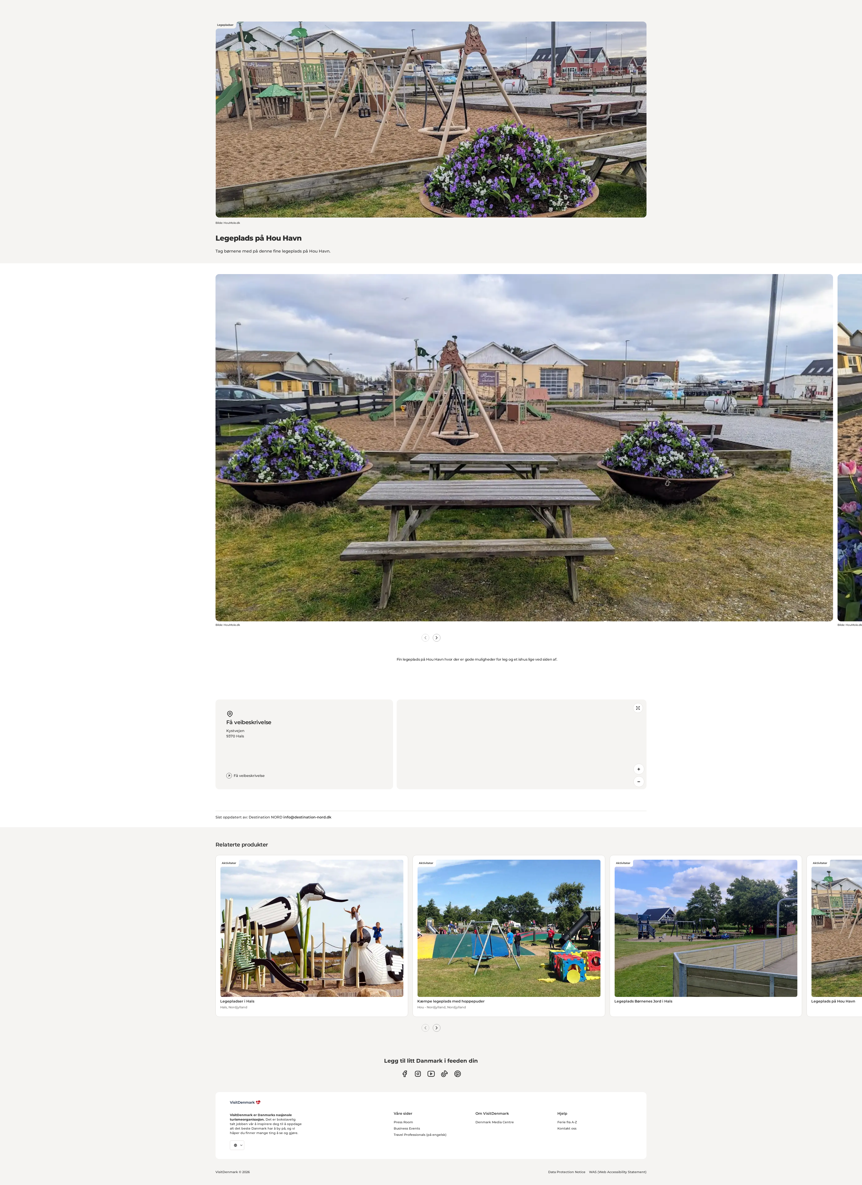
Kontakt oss (566, 1128)
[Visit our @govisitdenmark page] (444, 1074)
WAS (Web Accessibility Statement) (617, 1172)
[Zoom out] (638, 781)
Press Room (403, 1122)
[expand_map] (638, 708)
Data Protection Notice (566, 1172)
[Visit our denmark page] (405, 1074)
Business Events (407, 1128)
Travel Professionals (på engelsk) (420, 1135)
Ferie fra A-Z (567, 1122)
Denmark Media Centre (494, 1122)
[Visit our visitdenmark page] (431, 1074)
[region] (521, 744)
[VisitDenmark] (245, 1102)
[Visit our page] (418, 1074)
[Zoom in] (638, 769)
